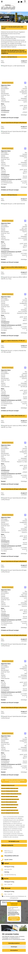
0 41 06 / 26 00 (8, 859)
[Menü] (2, 2)
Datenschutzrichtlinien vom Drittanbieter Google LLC (13, 914)
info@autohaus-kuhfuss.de (11, 855)
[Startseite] (19, 1)
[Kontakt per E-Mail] (21, 1)
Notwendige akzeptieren (14, 943)
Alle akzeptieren (14, 950)
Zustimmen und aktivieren (14, 918)
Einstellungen (14, 946)
